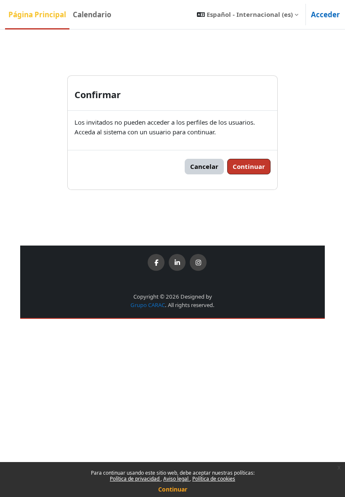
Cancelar (204, 166)
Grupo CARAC (147, 305)
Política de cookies (213, 478)
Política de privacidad (135, 478)
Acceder (325, 14)
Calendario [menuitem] (92, 14)
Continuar (172, 489)
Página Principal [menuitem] (37, 14)
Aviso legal (176, 478)
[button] (247, 14)
